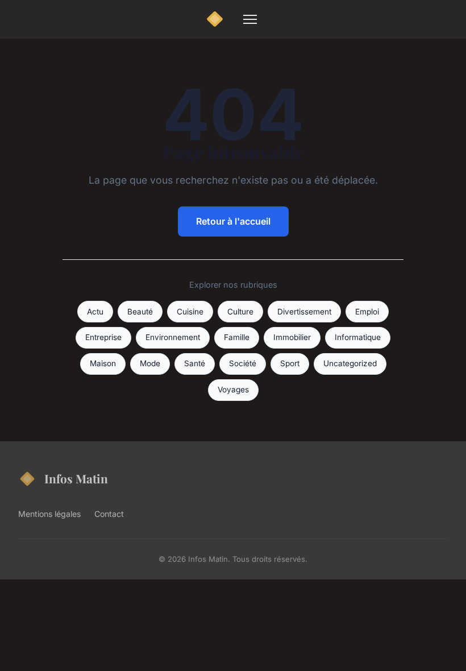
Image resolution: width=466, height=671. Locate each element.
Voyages (233, 389)
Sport (289, 363)
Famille (236, 337)
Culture (240, 311)
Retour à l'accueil (233, 221)
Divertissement (304, 311)
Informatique (358, 337)
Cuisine (190, 311)
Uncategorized (350, 363)
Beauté (140, 311)
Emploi (367, 311)
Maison (103, 363)
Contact (109, 514)
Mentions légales (49, 514)
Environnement (172, 337)
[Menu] (250, 19)
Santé (194, 363)
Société (242, 363)
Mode (150, 363)
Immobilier (292, 337)
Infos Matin (76, 478)
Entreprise (103, 337)
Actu (95, 311)
